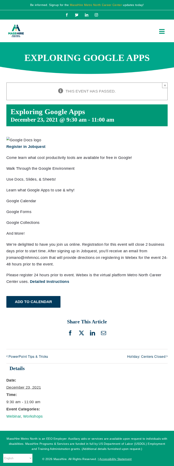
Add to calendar (33, 302)
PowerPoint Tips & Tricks (28, 356)
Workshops (33, 416)
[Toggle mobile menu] (162, 31)
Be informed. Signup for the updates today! (87, 5)
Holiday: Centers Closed (146, 356)
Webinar (13, 416)
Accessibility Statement (115, 459)
